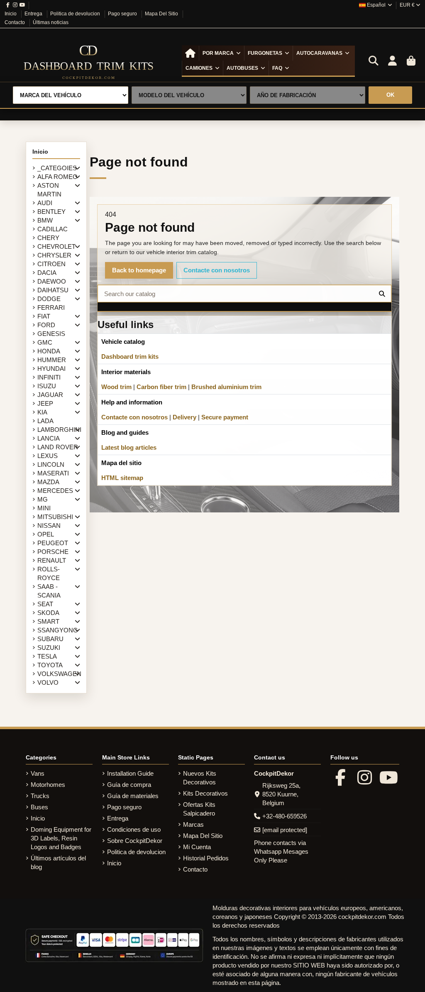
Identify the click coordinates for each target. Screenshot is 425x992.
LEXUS (47, 455)
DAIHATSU (52, 290)
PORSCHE (52, 551)
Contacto (15, 22)
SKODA (48, 612)
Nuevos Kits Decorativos (199, 778)
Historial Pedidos (206, 858)
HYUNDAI (51, 368)
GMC (44, 342)
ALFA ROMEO (57, 176)
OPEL (45, 534)
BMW (45, 220)
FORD (46, 324)
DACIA (46, 272)
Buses (39, 807)
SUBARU (50, 638)
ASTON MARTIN (49, 190)
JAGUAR (50, 394)
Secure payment (224, 417)
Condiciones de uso (134, 829)
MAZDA (48, 481)
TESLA (47, 656)
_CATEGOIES (57, 167)
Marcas (193, 824)
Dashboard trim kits (130, 356)
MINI (44, 508)
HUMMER (51, 359)
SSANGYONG (57, 630)
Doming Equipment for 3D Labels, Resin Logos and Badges (61, 838)
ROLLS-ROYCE (48, 573)
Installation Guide (130, 773)
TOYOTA (50, 665)
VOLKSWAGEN (59, 673)
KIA (42, 412)
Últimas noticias (50, 22)
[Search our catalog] (382, 293)
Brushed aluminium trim (226, 386)
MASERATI (53, 473)
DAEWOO (51, 281)
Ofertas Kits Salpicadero (199, 809)
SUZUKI (48, 647)
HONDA (48, 351)
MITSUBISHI (55, 516)
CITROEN (51, 263)
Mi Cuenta (197, 846)
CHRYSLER (54, 255)
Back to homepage (139, 270)
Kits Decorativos (205, 793)
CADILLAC (52, 229)
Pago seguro (123, 14)
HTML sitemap (122, 477)
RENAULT (51, 560)
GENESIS (51, 333)
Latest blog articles (128, 447)
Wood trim (116, 386)
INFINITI (49, 377)
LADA (45, 420)
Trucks (40, 795)
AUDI (44, 202)
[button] (221, 53)
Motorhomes (48, 784)
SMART (48, 621)
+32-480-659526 (284, 816)
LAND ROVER (57, 447)
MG (42, 499)
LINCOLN (50, 464)
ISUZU (46, 385)
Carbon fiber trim (161, 386)
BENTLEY (51, 211)
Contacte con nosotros (216, 270)
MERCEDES (55, 490)
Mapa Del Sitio (162, 14)
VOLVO (48, 682)
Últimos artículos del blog (58, 862)
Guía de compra (129, 784)
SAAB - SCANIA (49, 591)
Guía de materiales (133, 795)
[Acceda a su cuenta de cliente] (392, 61)
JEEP (45, 403)
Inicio (11, 14)
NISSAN (49, 525)
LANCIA (48, 438)
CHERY (48, 237)
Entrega (34, 14)
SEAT (45, 603)
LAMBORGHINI (59, 429)
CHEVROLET (56, 246)
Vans (37, 773)
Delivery (184, 417)
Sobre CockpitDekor (134, 840)
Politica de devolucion (75, 14)
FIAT (43, 316)
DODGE (49, 298)
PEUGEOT (52, 542)
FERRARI (51, 307)
